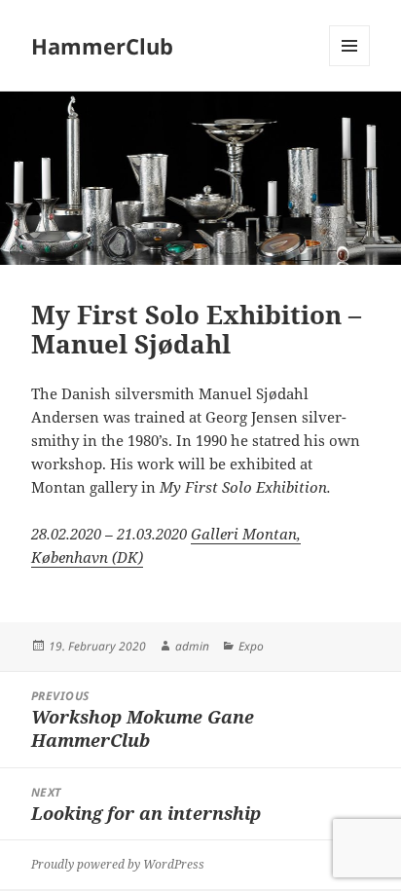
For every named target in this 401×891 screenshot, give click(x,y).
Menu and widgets (350, 65)
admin (192, 646)
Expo (251, 646)
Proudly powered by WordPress (117, 864)
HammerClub (102, 45)
